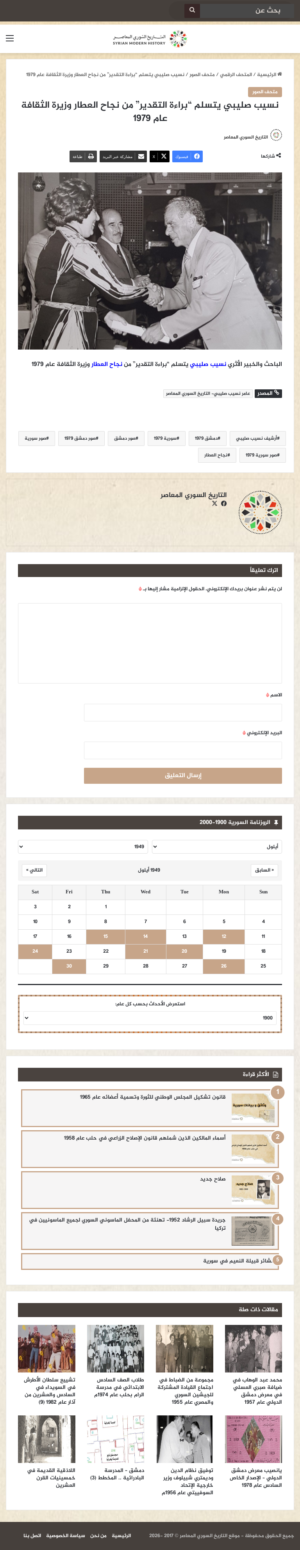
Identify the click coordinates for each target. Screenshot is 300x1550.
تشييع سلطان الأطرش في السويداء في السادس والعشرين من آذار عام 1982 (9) (49, 1391)
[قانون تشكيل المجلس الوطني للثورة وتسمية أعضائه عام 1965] (253, 1108)
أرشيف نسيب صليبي (256, 438)
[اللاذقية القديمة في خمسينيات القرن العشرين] (46, 1439)
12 (224, 937)
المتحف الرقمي (236, 75)
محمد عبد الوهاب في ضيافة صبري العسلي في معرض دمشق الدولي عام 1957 (257, 1391)
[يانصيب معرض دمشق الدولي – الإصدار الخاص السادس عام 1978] (253, 1439)
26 (224, 966)
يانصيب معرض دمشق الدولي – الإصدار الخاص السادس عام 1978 (256, 1478)
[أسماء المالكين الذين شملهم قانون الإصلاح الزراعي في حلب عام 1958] (253, 1149)
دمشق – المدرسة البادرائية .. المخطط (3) (117, 1474)
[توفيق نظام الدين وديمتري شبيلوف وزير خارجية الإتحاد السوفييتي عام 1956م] (184, 1439)
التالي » (34, 870)
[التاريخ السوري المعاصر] (150, 39)
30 (69, 966)
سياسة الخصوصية (65, 1536)
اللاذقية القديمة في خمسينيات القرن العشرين (51, 1478)
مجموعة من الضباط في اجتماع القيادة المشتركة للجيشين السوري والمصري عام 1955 (185, 1391)
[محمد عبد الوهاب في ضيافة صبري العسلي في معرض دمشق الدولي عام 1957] (253, 1348)
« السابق (264, 870)
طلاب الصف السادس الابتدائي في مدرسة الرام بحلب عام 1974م (119, 1387)
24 (35, 952)
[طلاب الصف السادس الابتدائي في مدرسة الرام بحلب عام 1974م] (116, 1348)
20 (184, 952)
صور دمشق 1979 (80, 438)
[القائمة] (10, 42)
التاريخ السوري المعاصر (246, 137)
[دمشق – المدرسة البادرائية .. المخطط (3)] (116, 1439)
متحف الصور (202, 75)
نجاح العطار (106, 364)
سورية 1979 (165, 438)
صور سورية (35, 438)
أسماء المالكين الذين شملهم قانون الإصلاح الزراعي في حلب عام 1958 (145, 1138)
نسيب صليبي (208, 364)
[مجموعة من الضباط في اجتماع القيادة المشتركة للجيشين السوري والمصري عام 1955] (184, 1348)
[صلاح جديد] (253, 1190)
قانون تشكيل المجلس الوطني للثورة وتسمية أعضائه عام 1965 (153, 1097)
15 (106, 937)
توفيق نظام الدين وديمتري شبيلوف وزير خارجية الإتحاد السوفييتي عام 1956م (187, 1481)
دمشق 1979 (206, 438)
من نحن (98, 1536)
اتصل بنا (32, 1536)
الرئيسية (267, 75)
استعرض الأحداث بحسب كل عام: (150, 1004)
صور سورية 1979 (261, 455)
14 (145, 937)
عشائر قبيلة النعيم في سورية (239, 1261)
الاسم (274, 695)
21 (145, 952)
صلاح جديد (213, 1179)
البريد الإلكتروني (262, 733)
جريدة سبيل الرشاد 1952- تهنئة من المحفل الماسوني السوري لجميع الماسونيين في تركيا (127, 1224)
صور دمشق (125, 438)
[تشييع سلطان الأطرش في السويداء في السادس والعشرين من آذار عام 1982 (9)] (46, 1348)
